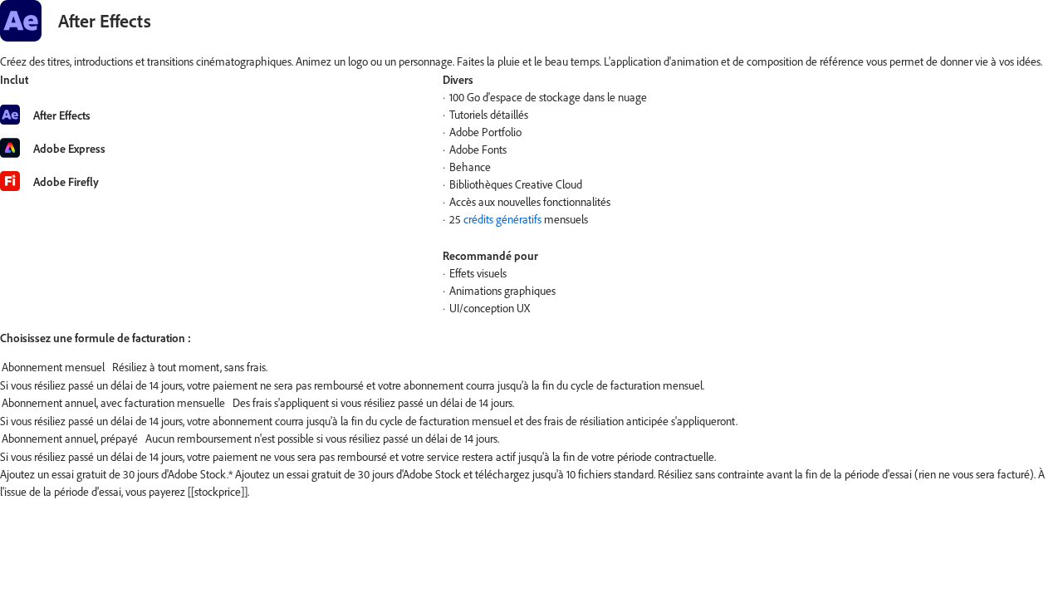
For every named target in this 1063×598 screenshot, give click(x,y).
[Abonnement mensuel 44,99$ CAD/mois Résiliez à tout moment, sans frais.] (531, 368)
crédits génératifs (502, 219)
